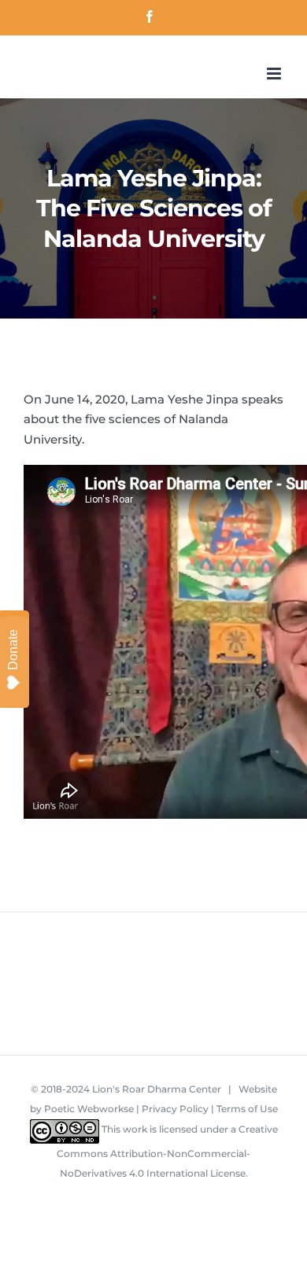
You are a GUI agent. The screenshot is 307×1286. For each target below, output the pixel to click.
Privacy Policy (175, 1109)
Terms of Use (247, 1109)
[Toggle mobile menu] (275, 73)
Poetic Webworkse (89, 1109)
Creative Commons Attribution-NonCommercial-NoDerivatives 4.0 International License (167, 1151)
